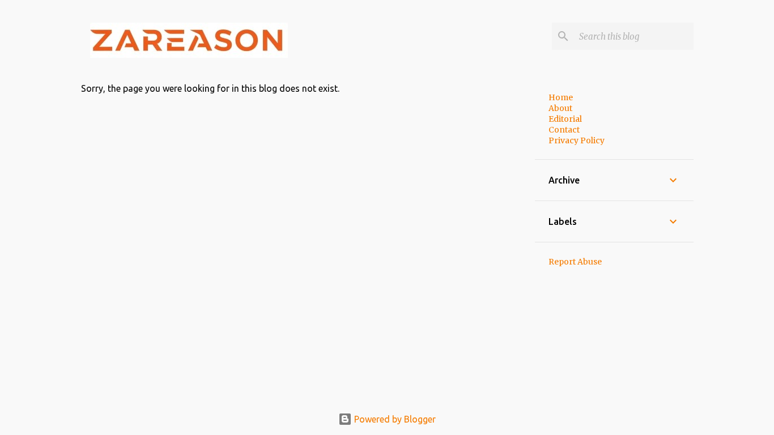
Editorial (565, 119)
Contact (564, 130)
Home (560, 97)
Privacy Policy (576, 140)
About (560, 108)
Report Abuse (575, 262)
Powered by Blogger (394, 419)
